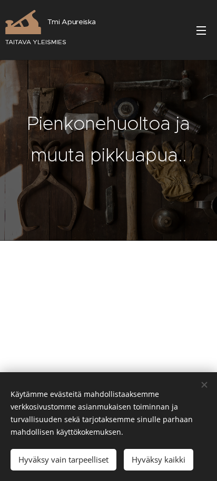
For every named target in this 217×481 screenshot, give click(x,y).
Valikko (201, 29)
